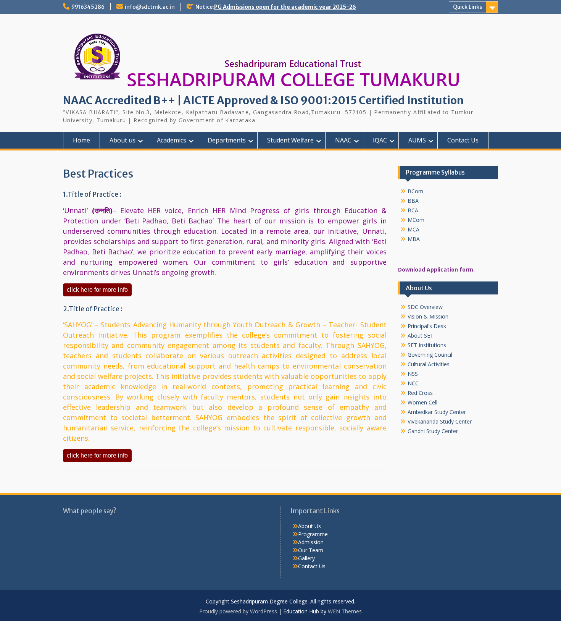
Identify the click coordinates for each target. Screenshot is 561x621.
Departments (227, 140)
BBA (413, 200)
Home (81, 140)
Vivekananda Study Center (440, 421)
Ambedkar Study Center (437, 412)
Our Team (310, 550)
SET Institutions (427, 345)
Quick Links (467, 6)
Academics (171, 140)
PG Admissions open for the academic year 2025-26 (285, 6)
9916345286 (88, 6)
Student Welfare (290, 140)
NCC (413, 383)
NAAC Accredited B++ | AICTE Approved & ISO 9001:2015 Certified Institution (263, 100)
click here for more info (97, 289)
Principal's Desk (427, 326)
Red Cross (420, 392)
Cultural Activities (429, 364)
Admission (311, 542)
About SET (421, 335)
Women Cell (422, 402)
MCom (416, 219)
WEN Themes (345, 611)
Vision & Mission (428, 316)
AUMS (417, 140)
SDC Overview (425, 306)
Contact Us (463, 140)
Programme (313, 534)
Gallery (306, 558)
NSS (413, 373)
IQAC (380, 140)
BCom (415, 191)
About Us (309, 526)
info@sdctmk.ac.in (150, 6)
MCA (413, 229)
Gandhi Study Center (433, 431)
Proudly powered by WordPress (238, 611)
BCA (413, 210)
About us (122, 140)
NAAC (343, 140)
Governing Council (430, 354)
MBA (414, 239)
